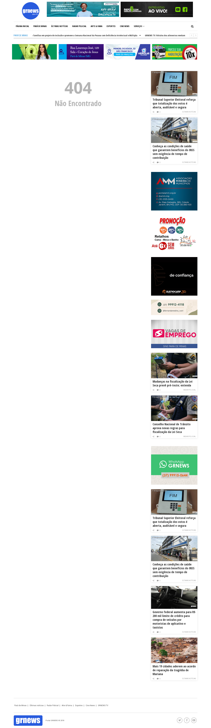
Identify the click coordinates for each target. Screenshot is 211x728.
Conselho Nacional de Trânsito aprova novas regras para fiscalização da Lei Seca (171, 428)
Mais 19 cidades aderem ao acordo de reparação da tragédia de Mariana (174, 670)
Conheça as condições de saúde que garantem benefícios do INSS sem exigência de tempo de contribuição (173, 152)
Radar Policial (79, 26)
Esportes (111, 26)
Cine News (124, 26)
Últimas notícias (59, 26)
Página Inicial (22, 26)
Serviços (138, 26)
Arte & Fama (96, 26)
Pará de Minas (40, 26)
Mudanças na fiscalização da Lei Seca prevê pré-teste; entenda (172, 383)
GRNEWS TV (103, 705)
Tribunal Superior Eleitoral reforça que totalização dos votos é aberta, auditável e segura (174, 103)
